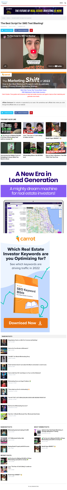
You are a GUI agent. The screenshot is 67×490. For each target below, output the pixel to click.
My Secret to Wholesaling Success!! (18, 405)
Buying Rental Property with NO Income (18, 446)
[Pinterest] (31, 30)
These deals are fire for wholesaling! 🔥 (19, 389)
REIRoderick (4, 26)
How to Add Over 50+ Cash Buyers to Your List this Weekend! (24, 373)
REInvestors (35, 486)
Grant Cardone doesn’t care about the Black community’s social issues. (27, 364)
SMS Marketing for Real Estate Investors (33, 92)
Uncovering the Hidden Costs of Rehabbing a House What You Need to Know (11, 157)
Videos (8, 18)
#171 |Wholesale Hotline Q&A (16, 438)
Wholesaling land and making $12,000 (18, 430)
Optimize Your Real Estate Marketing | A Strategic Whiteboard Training (52, 430)
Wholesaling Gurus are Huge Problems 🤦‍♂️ (19, 381)
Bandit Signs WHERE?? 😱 (53, 138)
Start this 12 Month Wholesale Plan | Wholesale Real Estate (24, 414)
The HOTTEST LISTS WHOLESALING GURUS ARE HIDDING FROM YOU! (27, 397)
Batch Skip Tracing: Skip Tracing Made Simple (33, 90)
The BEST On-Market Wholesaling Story (19, 356)
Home (3, 18)
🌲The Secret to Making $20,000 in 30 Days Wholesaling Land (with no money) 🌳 (11, 137)
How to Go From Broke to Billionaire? (18, 348)
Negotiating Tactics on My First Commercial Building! (22, 340)
